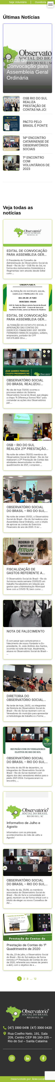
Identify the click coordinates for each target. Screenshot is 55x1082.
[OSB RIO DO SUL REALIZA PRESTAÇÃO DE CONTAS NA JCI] (11, 104)
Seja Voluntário (18, 2)
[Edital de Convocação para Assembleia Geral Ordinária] (27, 91)
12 (35, 978)
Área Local (38, 1079)
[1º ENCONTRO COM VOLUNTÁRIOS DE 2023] (11, 163)
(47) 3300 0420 (41, 1028)
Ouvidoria (40, 2)
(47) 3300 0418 (18, 1028)
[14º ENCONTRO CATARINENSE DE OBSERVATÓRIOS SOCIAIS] (11, 143)
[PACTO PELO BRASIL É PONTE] (11, 124)
